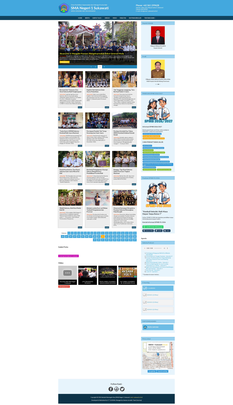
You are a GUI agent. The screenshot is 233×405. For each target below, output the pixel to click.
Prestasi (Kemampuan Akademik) (151, 156)
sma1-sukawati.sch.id (136, 399)
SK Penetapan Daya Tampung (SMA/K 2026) (153, 140)
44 (114, 240)
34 (119, 236)
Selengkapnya (65, 62)
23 (74, 236)
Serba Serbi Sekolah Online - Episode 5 (157, 264)
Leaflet (157, 370)
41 (102, 240)
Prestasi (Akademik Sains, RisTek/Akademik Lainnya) (155, 158)
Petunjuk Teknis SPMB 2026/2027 (151, 137)
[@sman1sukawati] (122, 392)
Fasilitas (123, 18)
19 (135, 233)
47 (127, 240)
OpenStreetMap (163, 370)
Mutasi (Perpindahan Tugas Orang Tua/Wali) (153, 154)
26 (86, 236)
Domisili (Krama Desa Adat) (164, 171)
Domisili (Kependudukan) (149, 171)
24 (78, 236)
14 (114, 233)
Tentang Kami (149, 18)
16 (123, 233)
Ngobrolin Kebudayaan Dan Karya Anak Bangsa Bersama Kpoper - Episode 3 (159, 269)
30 (102, 236)
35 (123, 236)
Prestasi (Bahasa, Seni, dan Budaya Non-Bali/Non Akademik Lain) (157, 166)
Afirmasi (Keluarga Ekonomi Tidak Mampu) (153, 149)
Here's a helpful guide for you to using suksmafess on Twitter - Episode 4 (157, 266)
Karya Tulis (97, 18)
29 (98, 236)
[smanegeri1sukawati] (110, 392)
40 (98, 240)
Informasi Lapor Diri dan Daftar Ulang (152, 135)
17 (127, 233)
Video (115, 18)
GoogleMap (152, 373)
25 (82, 236)
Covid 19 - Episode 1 (152, 273)
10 (98, 233)
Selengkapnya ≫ (64, 286)
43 (110, 240)
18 (131, 233)
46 (123, 240)
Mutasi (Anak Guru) (148, 151)
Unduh (107, 18)
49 (135, 240)
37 (131, 236)
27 (90, 236)
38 (135, 236)
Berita (87, 18)
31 (106, 236)
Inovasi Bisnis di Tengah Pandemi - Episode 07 (159, 258)
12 (106, 233)
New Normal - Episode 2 (153, 271)
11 (102, 233)
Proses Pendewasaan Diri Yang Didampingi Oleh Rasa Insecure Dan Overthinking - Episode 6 (158, 261)
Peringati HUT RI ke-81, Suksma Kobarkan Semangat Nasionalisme (89, 52)
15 (119, 233)
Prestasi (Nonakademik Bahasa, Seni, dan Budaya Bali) (156, 163)
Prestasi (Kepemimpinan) (149, 168)
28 (94, 236)
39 (94, 240)
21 (66, 236)
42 (106, 240)
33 (114, 236)
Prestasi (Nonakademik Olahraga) (151, 160)
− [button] (145, 349)
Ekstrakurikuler (135, 18)
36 (127, 236)
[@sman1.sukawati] (116, 392)
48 (131, 240)
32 (110, 236)
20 (62, 236)
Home (80, 18)
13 (110, 233)
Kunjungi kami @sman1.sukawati (68, 256)
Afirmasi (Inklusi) (147, 147)
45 (119, 240)
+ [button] (145, 346)
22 (70, 236)
